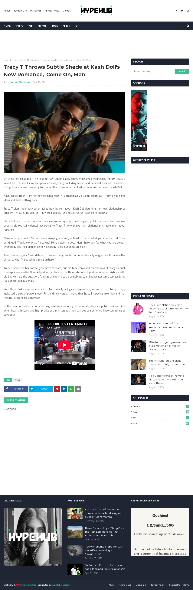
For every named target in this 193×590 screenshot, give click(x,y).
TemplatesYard (29, 584)
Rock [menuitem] (54, 25)
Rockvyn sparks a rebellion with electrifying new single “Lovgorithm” (104, 550)
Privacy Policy (52, 10)
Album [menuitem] (66, 25)
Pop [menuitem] (30, 25)
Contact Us (174, 584)
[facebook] (176, 11)
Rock (160, 423)
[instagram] (187, 11)
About (7, 10)
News (14, 60)
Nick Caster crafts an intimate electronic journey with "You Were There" (166, 379)
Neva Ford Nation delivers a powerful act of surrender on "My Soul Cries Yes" (168, 308)
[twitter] (182, 11)
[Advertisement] (160, 263)
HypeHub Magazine (19, 82)
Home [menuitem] (7, 25)
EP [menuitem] (76, 25)
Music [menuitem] (19, 25)
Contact (67, 10)
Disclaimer (35, 10)
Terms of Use (20, 10)
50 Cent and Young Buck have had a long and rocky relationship (105, 567)
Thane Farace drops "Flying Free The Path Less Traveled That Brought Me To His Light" (104, 532)
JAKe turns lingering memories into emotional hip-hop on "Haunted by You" (167, 346)
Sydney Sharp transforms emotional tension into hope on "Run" (168, 327)
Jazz (160, 411)
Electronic (160, 406)
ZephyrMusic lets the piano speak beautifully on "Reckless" (167, 362)
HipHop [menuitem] (42, 25)
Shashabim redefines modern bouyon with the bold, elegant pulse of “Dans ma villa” (103, 513)
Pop (160, 417)
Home (7, 60)
